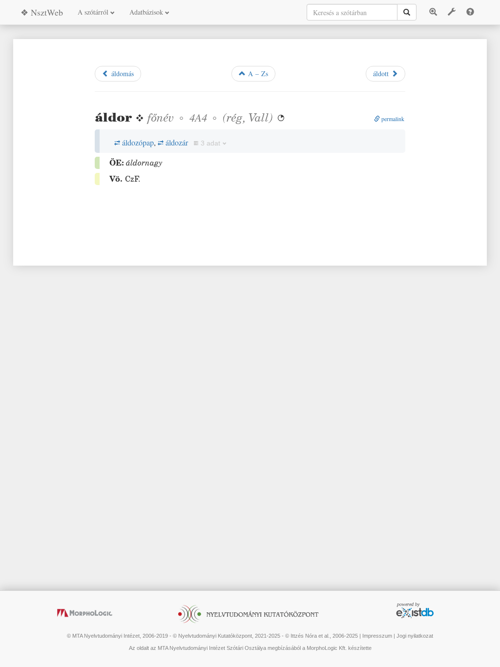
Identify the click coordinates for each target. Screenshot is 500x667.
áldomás (121, 73)
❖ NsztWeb (42, 12)
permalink (392, 119)
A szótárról (94, 12)
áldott (382, 73)
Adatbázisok (147, 12)
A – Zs (257, 73)
